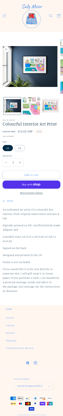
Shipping (11, 340)
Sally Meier (26, 415)
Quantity (7, 155)
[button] (4, 16)
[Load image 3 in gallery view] (50, 106)
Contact (10, 325)
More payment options (31, 193)
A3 (19, 148)
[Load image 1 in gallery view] (12, 106)
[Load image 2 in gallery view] (31, 106)
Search (10, 317)
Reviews (10, 332)
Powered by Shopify (38, 415)
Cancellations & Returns (20, 348)
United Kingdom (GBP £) (29, 385)
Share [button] (10, 200)
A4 (7, 148)
